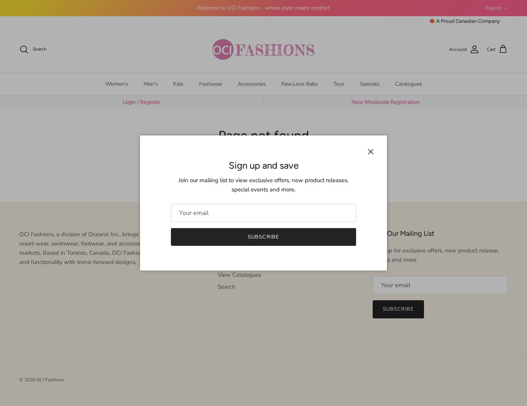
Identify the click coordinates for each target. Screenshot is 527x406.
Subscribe (263, 236)
